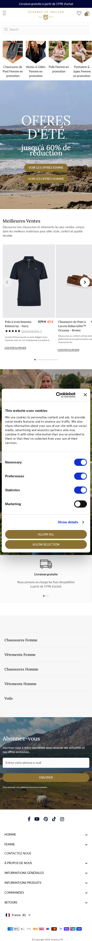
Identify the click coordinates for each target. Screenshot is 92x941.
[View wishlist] (79, 13)
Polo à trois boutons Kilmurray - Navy (18, 324)
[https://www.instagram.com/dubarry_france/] (62, 819)
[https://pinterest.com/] (46, 819)
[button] (7, 282)
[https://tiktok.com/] (54, 819)
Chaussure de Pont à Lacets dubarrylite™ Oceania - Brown (72, 326)
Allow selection (46, 544)
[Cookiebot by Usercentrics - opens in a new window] (56, 395)
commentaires (31, 331)
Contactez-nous (17, 853)
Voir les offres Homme (46, 179)
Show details (68, 522)
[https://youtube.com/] (37, 819)
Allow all (46, 534)
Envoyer (46, 777)
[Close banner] (85, 394)
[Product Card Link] (29, 281)
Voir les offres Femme (46, 167)
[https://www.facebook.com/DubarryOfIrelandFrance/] (29, 819)
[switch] (80, 476)
